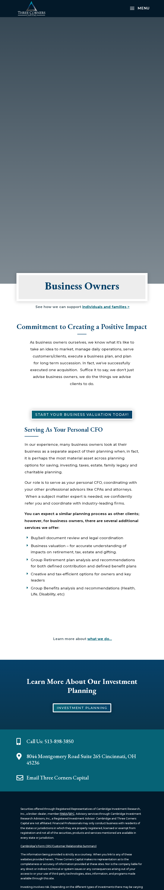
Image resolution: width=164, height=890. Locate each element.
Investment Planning (82, 708)
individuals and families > (105, 307)
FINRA (64, 813)
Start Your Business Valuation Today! (82, 415)
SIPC (72, 813)
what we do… (99, 639)
